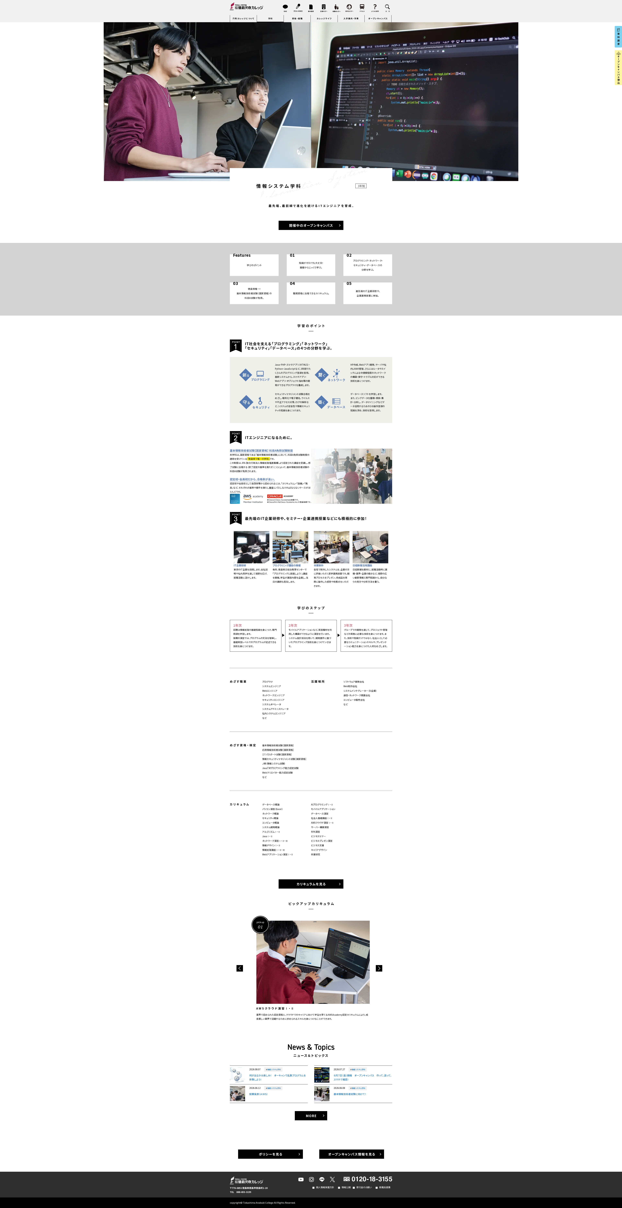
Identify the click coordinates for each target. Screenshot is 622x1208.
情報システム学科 (274, 1069)
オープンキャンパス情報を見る (351, 1154)
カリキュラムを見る (311, 884)
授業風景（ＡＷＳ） (258, 1094)
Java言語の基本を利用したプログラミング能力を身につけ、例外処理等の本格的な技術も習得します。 (303, 968)
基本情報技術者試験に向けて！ (350, 1094)
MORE (311, 1115)
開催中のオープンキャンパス (311, 225)
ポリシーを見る (270, 1154)
